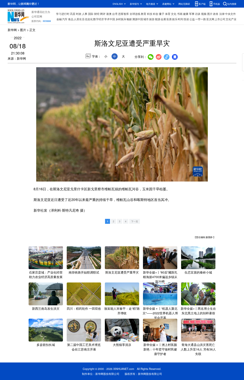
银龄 (129, 19)
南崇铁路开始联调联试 (84, 272)
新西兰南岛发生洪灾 (45, 308)
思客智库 (123, 14)
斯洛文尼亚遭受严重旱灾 (122, 272)
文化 (173, 14)
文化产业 (231, 19)
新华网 (12, 30)
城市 (146, 19)
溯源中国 (137, 19)
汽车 (64, 19)
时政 (78, 14)
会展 (163, 19)
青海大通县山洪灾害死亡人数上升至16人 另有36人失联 (198, 349)
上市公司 (220, 19)
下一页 (134, 221)
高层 (72, 14)
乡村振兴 (121, 19)
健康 (185, 14)
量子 (161, 14)
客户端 (202, 3)
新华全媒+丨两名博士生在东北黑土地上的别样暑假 (198, 310)
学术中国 (109, 19)
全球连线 (135, 14)
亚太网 (210, 19)
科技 (149, 14)
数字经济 (98, 19)
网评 (102, 14)
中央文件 (230, 14)
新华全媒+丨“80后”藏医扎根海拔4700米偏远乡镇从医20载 (160, 277)
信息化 (89, 19)
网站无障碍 (184, 3)
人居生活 (79, 19)
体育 (167, 14)
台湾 (114, 14)
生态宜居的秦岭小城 (198, 272)
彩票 (169, 19)
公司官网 (36, 16)
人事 (84, 14)
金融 (59, 19)
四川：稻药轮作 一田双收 (84, 308)
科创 (155, 14)
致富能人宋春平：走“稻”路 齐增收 (122, 310)
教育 (143, 14)
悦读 (186, 19)
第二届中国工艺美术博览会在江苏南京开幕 (84, 346)
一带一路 (200, 19)
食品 (70, 19)
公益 (192, 19)
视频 (203, 14)
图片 (210, 14)
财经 (97, 14)
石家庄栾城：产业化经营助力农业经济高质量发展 (46, 274)
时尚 (180, 19)
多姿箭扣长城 (46, 344)
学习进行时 (62, 14)
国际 (90, 14)
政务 (215, 14)
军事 (191, 14)
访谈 (197, 14)
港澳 (109, 14)
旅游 (151, 19)
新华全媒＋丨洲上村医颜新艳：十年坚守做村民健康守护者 (160, 349)
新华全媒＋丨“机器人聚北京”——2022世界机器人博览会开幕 (160, 313)
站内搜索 (231, 3)
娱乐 (174, 19)
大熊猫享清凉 (122, 344)
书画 (179, 14)
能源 (157, 19)
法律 (222, 14)
